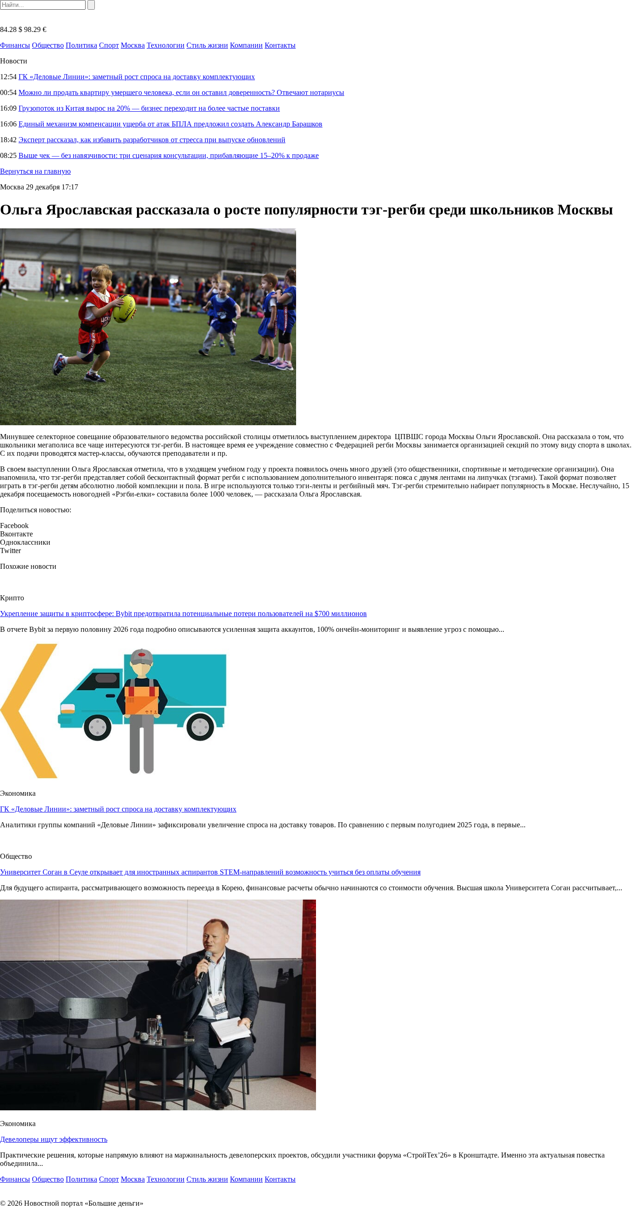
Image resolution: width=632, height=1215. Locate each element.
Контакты (280, 45)
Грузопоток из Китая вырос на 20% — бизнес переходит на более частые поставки (149, 108)
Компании (246, 45)
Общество (48, 45)
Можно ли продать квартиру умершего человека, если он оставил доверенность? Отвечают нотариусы (181, 92)
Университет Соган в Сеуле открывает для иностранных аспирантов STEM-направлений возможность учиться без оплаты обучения (210, 872)
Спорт (109, 45)
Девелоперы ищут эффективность (53, 1139)
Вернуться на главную (35, 171)
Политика (81, 45)
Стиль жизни (207, 45)
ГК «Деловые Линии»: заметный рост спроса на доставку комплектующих (137, 77)
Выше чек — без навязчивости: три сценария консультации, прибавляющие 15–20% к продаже (169, 155)
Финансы (15, 45)
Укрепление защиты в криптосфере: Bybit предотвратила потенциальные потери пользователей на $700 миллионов (183, 613)
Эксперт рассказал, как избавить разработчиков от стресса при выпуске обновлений (152, 140)
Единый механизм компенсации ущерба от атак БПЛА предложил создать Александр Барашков (170, 124)
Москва (133, 45)
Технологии (166, 45)
